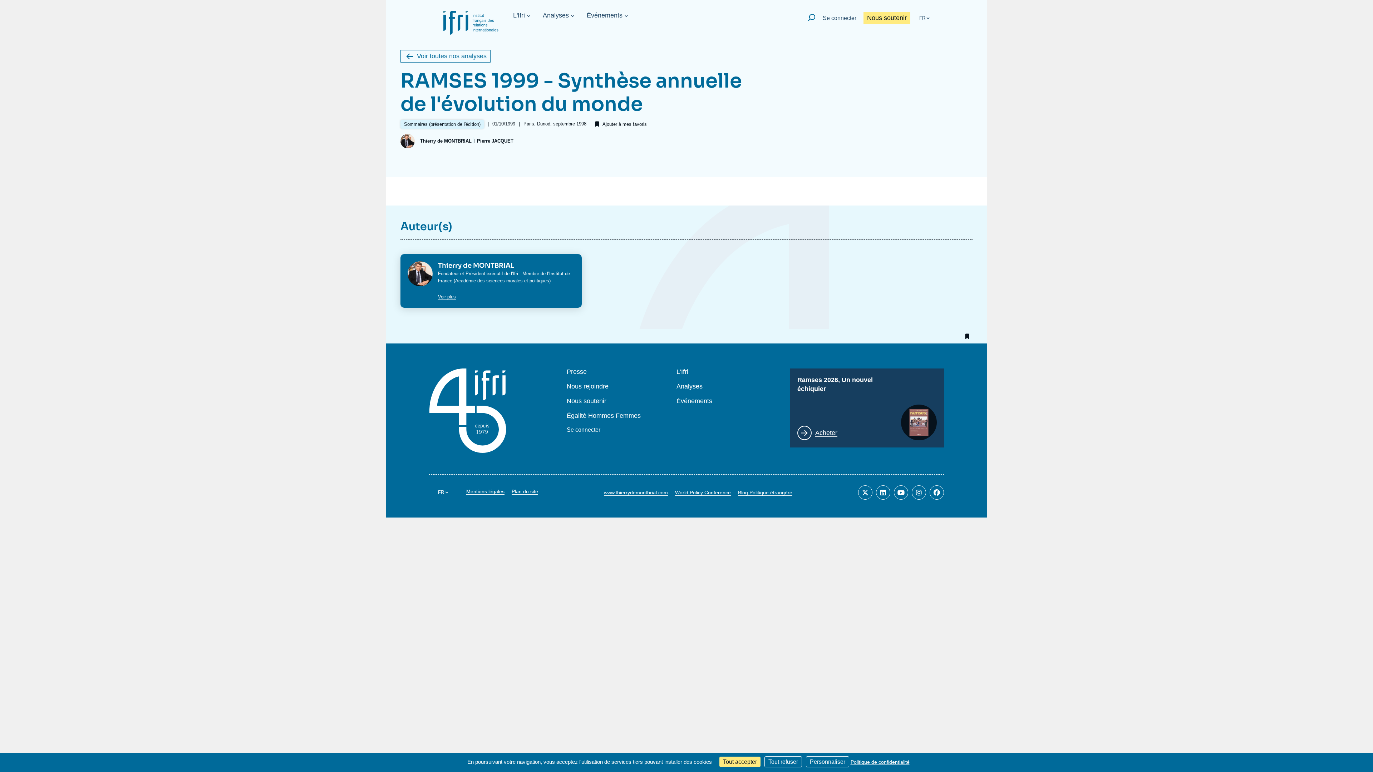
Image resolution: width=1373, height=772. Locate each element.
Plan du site (525, 491)
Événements (604, 15)
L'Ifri (519, 15)
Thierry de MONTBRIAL (446, 141)
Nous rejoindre (588, 386)
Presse (577, 371)
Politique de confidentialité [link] (880, 762)
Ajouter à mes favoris (624, 124)
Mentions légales (485, 491)
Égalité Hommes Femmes (604, 415)
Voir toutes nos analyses (452, 56)
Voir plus (447, 297)
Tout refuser (783, 762)
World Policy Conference (703, 492)
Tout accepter (740, 762)
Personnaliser (827, 762)
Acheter (826, 432)
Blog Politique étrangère (765, 492)
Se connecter (839, 18)
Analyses (556, 15)
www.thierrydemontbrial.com (636, 492)
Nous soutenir (887, 17)
